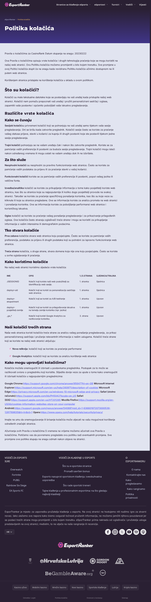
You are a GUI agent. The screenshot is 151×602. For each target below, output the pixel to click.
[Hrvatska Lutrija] (62, 561)
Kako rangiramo (136, 489)
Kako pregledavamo (134, 481)
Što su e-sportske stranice (76, 466)
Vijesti (142, 4)
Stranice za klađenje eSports (72, 4)
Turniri (115, 4)
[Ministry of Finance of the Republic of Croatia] (30, 561)
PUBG (16, 480)
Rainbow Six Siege (16, 485)
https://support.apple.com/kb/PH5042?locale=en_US (46, 395)
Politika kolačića (61, 598)
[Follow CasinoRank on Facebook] (108, 532)
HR (8, 531)
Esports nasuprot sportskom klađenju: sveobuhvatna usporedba (72, 478)
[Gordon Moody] (99, 561)
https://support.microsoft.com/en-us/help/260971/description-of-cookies (56, 387)
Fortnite (16, 474)
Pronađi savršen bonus (77, 471)
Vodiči (129, 4)
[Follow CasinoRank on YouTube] (129, 532)
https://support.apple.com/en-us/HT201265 (36, 399)
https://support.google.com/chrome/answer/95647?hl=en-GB (58, 383)
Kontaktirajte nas (136, 474)
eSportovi (99, 4)
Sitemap (125, 598)
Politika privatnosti (132, 496)
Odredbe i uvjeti (29, 598)
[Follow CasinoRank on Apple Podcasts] (143, 532)
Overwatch (16, 469)
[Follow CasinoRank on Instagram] (115, 532)
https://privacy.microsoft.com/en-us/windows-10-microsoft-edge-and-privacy (55, 391)
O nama (136, 469)
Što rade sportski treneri (77, 485)
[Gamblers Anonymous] (119, 561)
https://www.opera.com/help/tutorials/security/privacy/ (72, 412)
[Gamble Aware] (69, 573)
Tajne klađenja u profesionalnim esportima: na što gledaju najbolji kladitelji (74, 492)
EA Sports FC (16, 490)
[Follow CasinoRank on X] (122, 532)
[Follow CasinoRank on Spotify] (136, 532)
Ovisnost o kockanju (94, 598)
